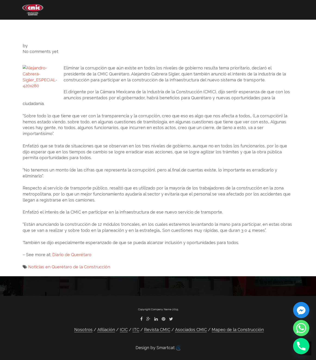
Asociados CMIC (192, 27)
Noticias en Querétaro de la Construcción (69, 266)
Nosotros (32, 27)
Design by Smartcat (156, 347)
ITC (115, 27)
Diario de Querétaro (71, 254)
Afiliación (66, 27)
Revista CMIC (146, 27)
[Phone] (301, 346)
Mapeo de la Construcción (51, 33)
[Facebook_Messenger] (301, 310)
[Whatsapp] (301, 328)
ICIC (94, 27)
